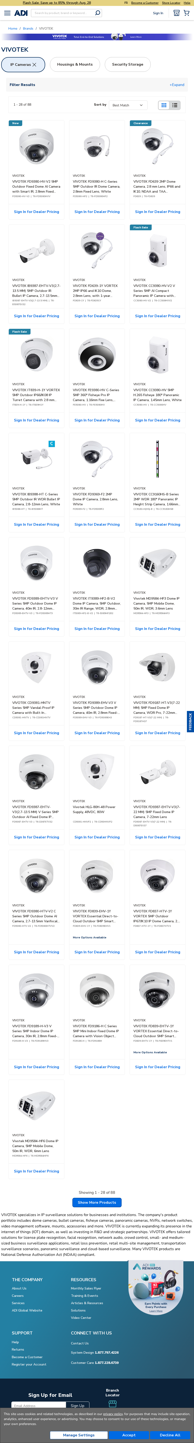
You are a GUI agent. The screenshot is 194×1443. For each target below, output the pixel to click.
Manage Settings (79, 1435)
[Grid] (163, 105)
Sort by (100, 104)
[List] (174, 105)
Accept (129, 1435)
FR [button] (126, 3)
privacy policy (113, 1414)
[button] (190, 721)
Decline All (170, 1435)
